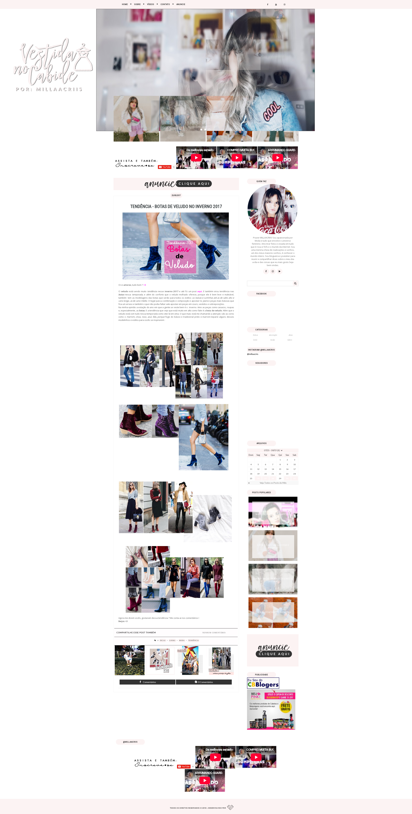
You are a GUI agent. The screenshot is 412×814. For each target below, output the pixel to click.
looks (172, 640)
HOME (125, 4)
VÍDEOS (150, 4)
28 (273, 478)
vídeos (289, 339)
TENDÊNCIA (193, 640)
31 (294, 478)
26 (258, 478)
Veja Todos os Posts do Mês (273, 483)
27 (265, 478)
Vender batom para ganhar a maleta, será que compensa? (273, 513)
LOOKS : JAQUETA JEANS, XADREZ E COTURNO (273, 580)
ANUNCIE (180, 4)
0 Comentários (205, 682)
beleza (255, 335)
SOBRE (137, 4)
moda (182, 640)
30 (287, 478)
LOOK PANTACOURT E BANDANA (273, 612)
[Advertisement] (273, 415)
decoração (273, 335)
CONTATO (165, 4)
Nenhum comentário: (214, 633)
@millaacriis (252, 354)
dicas (163, 640)
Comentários (149, 682)
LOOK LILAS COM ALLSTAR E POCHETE (273, 546)
